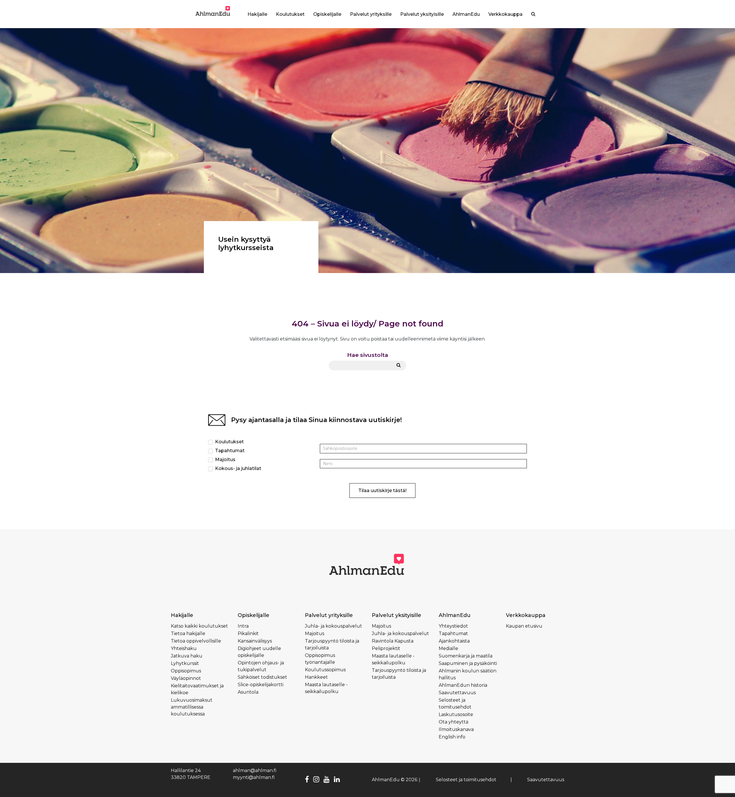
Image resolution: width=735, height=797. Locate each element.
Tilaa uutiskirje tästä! (382, 490)
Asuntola (248, 692)
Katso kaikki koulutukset (199, 626)
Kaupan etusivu (524, 626)
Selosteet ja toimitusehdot (466, 779)
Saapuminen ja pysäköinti (468, 663)
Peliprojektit (386, 648)
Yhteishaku (184, 648)
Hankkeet (316, 677)
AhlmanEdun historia (463, 685)
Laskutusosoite (456, 714)
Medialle (448, 648)
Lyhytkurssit (185, 663)
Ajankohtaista (454, 641)
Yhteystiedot (453, 626)
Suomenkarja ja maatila (465, 656)
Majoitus (224, 459)
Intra (243, 626)
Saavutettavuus (457, 692)
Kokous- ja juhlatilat (237, 468)
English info (452, 737)
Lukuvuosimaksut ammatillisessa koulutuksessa (191, 707)
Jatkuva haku (186, 656)
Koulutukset (229, 441)
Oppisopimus (186, 671)
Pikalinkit (248, 633)
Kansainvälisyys (255, 641)
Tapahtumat (229, 450)
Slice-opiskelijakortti (260, 684)
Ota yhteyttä (453, 722)
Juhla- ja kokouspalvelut (333, 626)
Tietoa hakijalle (188, 633)
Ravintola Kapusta (392, 641)
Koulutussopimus (325, 669)
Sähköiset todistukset (262, 677)
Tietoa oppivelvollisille (196, 641)
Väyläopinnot (186, 678)
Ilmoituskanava (456, 729)
